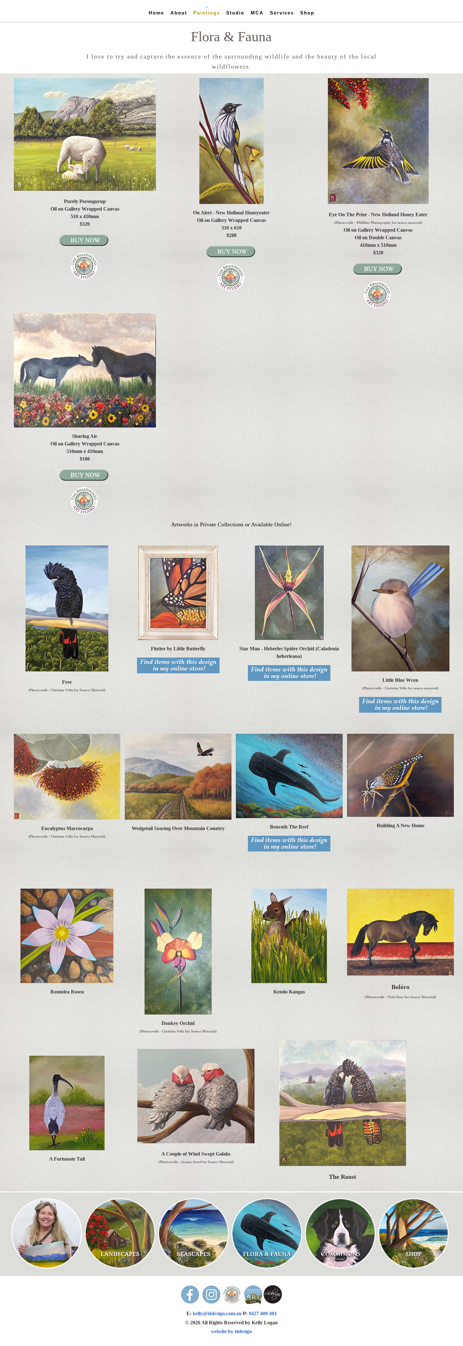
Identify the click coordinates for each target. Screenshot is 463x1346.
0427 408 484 (263, 1313)
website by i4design (231, 1331)
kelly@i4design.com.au (218, 1313)
